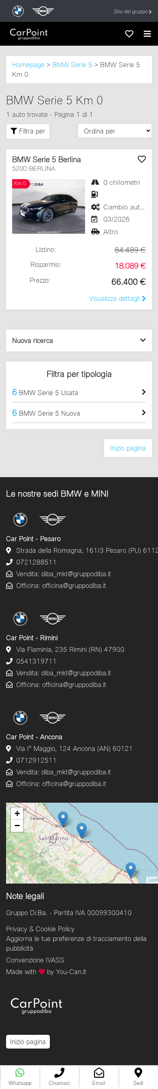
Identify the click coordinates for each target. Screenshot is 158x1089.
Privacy (16, 929)
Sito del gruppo (131, 11)
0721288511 (35, 562)
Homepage (28, 64)
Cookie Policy (55, 929)
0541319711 (35, 661)
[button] (59, 1077)
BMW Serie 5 (72, 64)
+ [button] (17, 813)
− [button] (17, 825)
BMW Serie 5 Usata (45, 392)
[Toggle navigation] (147, 33)
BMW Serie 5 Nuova (46, 412)
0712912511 (35, 760)
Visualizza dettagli (115, 298)
